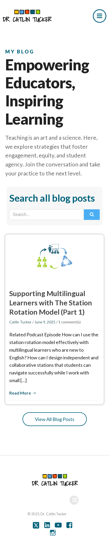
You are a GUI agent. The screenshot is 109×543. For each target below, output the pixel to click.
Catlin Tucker (20, 322)
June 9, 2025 (44, 322)
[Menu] (99, 16)
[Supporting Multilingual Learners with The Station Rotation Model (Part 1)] (54, 257)
